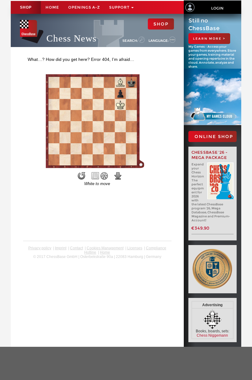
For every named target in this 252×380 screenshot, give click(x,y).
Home (52, 7)
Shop (26, 7)
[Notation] (95, 176)
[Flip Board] (81, 176)
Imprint (60, 248)
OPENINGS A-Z (84, 7)
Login (217, 8)
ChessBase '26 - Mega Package (209, 155)
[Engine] (104, 176)
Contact (76, 248)
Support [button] (120, 7)
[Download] (118, 176)
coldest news (97, 261)
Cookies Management (105, 248)
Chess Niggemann (212, 335)
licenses (134, 248)
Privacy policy (39, 248)
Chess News (71, 38)
